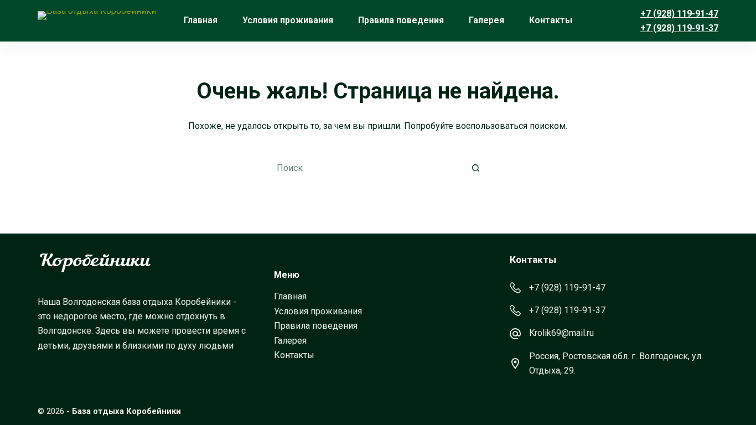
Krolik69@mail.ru (561, 333)
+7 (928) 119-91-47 (679, 13)
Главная (201, 20)
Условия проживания (287, 20)
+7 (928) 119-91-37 (679, 28)
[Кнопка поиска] (476, 168)
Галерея (486, 20)
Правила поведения (401, 20)
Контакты (550, 20)
